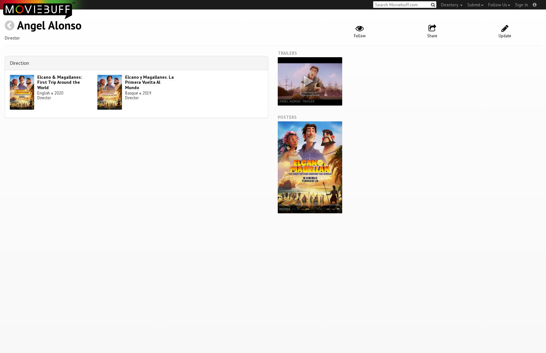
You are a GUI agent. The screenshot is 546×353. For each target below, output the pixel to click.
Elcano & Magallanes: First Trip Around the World (59, 82)
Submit (473, 5)
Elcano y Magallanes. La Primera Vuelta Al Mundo (149, 82)
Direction (19, 63)
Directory (450, 5)
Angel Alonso (49, 25)
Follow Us (497, 5)
